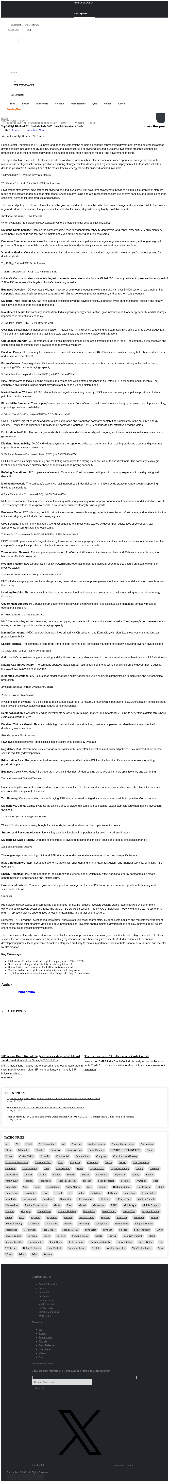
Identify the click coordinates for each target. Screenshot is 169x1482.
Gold (37, 1187)
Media (57, 1205)
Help (29, 29)
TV (161, 1242)
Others (122, 103)
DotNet (28, 1174)
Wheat (8, 1254)
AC (17, 1144)
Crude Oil (10, 1168)
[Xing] (60, 40)
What (161, 1248)
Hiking (160, 1187)
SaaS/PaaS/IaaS (70, 1229)
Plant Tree (122, 1217)
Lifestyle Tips (124, 1199)
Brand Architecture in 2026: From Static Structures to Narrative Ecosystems (45, 1107)
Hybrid (58, 1193)
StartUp (113, 1236)
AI (63, 1144)
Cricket (122, 1162)
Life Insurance (85, 1199)
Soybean (32, 1236)
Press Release (78, 103)
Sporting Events (80, 1236)
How (45, 1193)
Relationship (121, 1223)
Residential (11, 1229)
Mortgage (26, 1211)
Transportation (124, 1242)
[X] (24, 40)
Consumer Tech (43, 1162)
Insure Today (148, 1193)
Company (101, 1156)
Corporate (75, 1162)
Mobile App (130, 1205)
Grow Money (39, 130)
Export (149, 1174)
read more (7, 1077)
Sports (98, 1236)
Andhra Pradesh (96, 1144)
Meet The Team (47, 1304)
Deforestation (63, 1168)
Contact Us (13, 29)
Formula (125, 1180)
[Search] (59, 72)
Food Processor (106, 1180)
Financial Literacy (67, 1180)
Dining (139, 1168)
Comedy (44, 1156)
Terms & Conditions (49, 1312)
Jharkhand (48, 1199)
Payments (52, 1217)
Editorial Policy (46, 1300)
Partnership (42, 103)
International (29, 1199)
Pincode (59, 103)
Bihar (8, 1150)
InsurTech (10, 1199)
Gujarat (102, 1187)
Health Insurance (122, 1187)
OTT (21, 1217)
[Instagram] (48, 40)
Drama (42, 1174)
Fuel (155, 1180)
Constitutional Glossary (125, 1156)
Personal (68, 1217)
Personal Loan (86, 1217)
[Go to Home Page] (2, 116)
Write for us (45, 1315)
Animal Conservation (123, 1144)
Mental (82, 1205)
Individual (96, 1193)
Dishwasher (11, 1174)
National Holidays (67, 1211)
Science (123, 1229)
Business (55, 1150)
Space (47, 1236)
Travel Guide (145, 1242)
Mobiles (9, 1211)
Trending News (80, 13)
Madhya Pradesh (146, 1199)
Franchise (141, 1180)
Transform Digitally (100, 1242)
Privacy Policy (46, 1308)
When (22, 1254)
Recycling (84, 1223)
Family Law (11, 1180)
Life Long (105, 1199)
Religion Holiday (144, 1223)
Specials (61, 1236)
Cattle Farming (96, 1150)
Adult (29, 1144)
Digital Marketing (120, 1168)
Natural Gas (89, 1211)
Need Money (109, 1211)
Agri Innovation (47, 1144)
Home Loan (11, 1193)
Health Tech (143, 1187)
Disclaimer (44, 1296)
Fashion (29, 1180)
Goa (25, 1187)
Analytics (76, 1144)
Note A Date (129, 1211)
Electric (85, 1174)
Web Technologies (141, 1248)
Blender (40, 1150)
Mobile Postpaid (151, 1205)
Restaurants (30, 1229)
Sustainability (36, 1242)
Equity (29, 130)
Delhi (80, 1168)
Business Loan (74, 1150)
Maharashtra (11, 1205)
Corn (60, 1162)
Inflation (112, 1193)
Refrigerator (102, 1223)
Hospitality (30, 1193)
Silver (160, 1229)
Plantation (139, 1217)
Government (53, 1187)
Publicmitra (14, 130)
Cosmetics (92, 1162)
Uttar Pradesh (54, 1248)
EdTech (71, 1174)
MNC (114, 1205)
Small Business (13, 1236)
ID (70, 1193)
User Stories (45, 1349)
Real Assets (51, 1223)
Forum (25, 103)
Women (48, 1254)
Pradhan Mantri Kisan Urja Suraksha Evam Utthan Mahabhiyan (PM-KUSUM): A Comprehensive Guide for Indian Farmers (70, 1116)
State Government (132, 1236)
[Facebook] (12, 40)
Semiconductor (142, 1229)
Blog (12, 103)
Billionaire (23, 1150)
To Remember (76, 1242)
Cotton (108, 1162)
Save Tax (107, 1229)
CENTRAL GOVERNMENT (125, 1150)
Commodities (82, 1156)
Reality (68, 1223)
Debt (46, 1168)
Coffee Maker (26, 1156)
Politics (154, 1217)
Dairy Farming (29, 1168)
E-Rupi (56, 1174)
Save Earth (90, 1229)
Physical (105, 1217)
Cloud (150, 1150)
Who (34, 1254)
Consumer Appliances (16, 1162)
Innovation (129, 1193)
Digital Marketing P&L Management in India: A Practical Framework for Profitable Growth (53, 1098)
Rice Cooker (49, 1229)
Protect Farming (13, 1223)
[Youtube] (36, 40)
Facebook (159, 114)
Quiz (94, 103)
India (81, 1193)
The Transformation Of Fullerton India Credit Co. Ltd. (116, 1056)
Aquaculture (147, 1144)
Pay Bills (35, 1217)
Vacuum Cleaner (76, 1248)
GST (89, 1187)
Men (69, 1205)
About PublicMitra (48, 1284)
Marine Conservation (36, 1205)
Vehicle (96, 1248)
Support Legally (13, 1242)
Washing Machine (116, 1248)
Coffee (8, 1156)
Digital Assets (97, 1168)
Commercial (62, 1156)
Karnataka (65, 1199)
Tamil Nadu (56, 1242)
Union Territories (32, 1248)
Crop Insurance (141, 1162)
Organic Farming (151, 1211)
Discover (154, 1168)
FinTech (87, 1180)
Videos (108, 103)
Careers (43, 1288)
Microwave (98, 1205)
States (152, 1236)
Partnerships (45, 1337)
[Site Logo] (27, 56)
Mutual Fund (44, 1211)
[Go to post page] (39, 1052)
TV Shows (10, 1248)
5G (7, 1144)
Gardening (10, 1187)
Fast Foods (45, 1180)
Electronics (102, 1174)
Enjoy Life (120, 1174)
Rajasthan (34, 1223)
